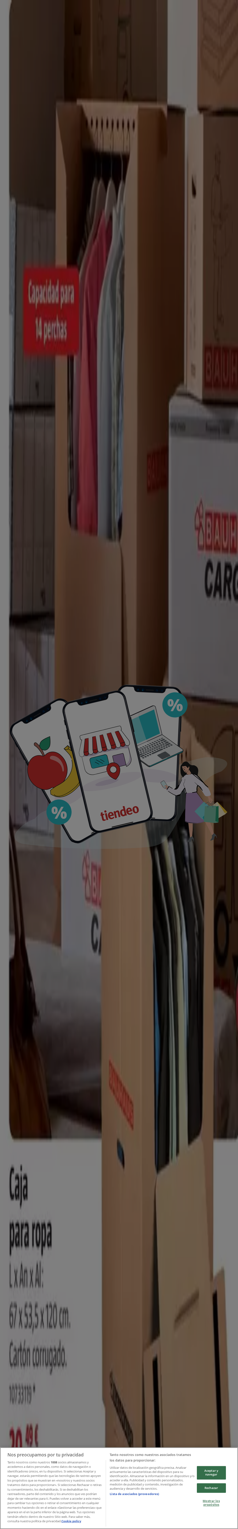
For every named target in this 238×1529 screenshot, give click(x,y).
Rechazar (211, 1488)
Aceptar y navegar (211, 1473)
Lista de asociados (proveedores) (134, 1494)
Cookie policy (71, 1521)
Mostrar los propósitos (211, 1503)
